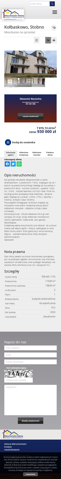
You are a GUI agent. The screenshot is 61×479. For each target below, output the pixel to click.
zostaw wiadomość (30, 116)
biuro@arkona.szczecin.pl (30, 102)
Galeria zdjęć (48, 40)
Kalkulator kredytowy (23, 153)
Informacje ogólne (10, 153)
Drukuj (54, 40)
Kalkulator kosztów (36, 153)
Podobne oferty (50, 153)
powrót (54, 28)
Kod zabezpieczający (16, 367)
